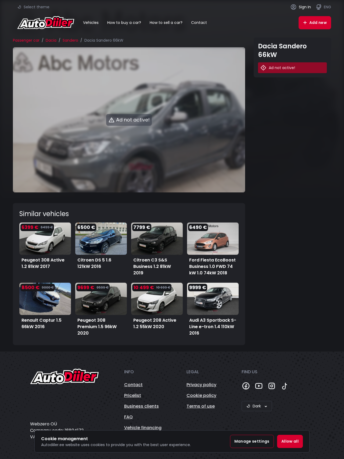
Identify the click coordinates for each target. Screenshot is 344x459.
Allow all (290, 441)
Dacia (51, 40)
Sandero (70, 40)
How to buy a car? (124, 22)
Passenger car (26, 40)
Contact (199, 22)
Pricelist (132, 395)
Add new (318, 22)
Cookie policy (201, 395)
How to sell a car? (166, 22)
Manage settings (252, 441)
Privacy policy (201, 385)
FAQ (128, 417)
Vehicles (91, 22)
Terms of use (201, 406)
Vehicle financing (143, 428)
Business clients (141, 406)
